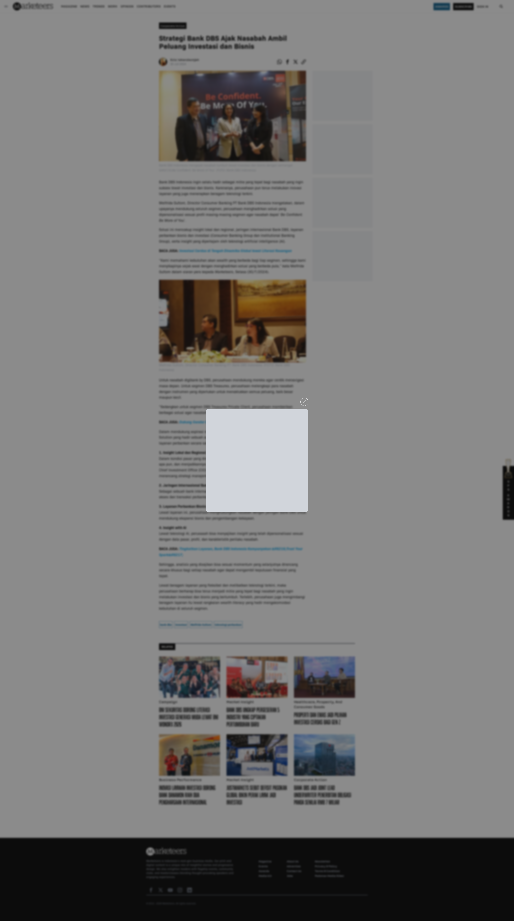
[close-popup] (304, 402)
